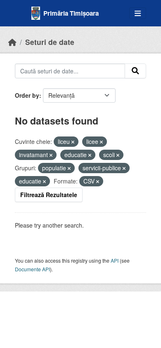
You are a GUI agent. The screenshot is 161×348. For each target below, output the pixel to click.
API (114, 260)
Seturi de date (49, 42)
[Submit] (135, 70)
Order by (27, 95)
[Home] (12, 42)
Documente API (32, 269)
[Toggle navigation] (137, 13)
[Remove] (72, 142)
